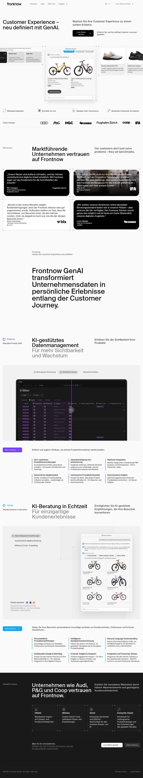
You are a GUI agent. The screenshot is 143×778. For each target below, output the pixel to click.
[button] (33, 4)
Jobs (42, 4)
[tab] (44, 372)
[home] (14, 4)
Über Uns (51, 4)
